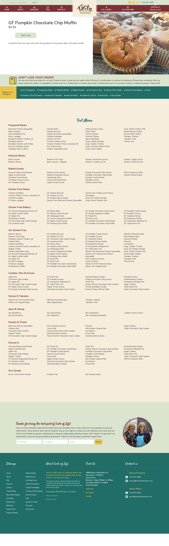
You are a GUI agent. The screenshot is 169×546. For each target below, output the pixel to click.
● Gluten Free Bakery (133, 90)
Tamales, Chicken (131, 136)
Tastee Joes (129, 141)
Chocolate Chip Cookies (18, 279)
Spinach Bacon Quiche (133, 131)
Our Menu (9, 498)
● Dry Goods (115, 95)
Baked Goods (16, 168)
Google (88, 496)
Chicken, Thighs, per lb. (133, 159)
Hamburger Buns (54, 177)
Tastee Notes (11, 491)
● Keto (148, 90)
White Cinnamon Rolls (133, 172)
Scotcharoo (128, 244)
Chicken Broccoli (54, 131)
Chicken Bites (52, 129)
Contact (9, 487)
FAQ (7, 480)
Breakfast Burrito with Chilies (20, 144)
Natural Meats (16, 155)
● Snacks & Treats (88, 95)
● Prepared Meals (45, 90)
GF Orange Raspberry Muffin (97, 213)
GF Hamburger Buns (55, 216)
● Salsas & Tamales (53, 95)
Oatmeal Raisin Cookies (95, 277)
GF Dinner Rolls (53, 211)
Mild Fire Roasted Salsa (134, 234)
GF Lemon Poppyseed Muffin (59, 218)
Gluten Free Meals (19, 189)
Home (8, 473)
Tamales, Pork (130, 139)
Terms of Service (52, 496)
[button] (106, 8)
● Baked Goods (78, 90)
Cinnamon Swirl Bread (17, 177)
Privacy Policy (51, 499)
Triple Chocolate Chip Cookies (136, 289)
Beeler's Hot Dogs (55, 159)
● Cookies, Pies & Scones (31, 95)
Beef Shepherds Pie (16, 134)
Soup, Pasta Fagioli (93, 149)
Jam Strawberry (92, 313)
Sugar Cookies (130, 284)
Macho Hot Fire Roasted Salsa (98, 264)
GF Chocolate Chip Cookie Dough (22, 221)
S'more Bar (90, 333)
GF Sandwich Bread (132, 216)
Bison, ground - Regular (57, 162)
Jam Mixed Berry (54, 313)
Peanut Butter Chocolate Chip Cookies (101, 284)
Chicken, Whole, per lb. (133, 162)
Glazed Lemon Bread (56, 172)
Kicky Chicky (90, 131)
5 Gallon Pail (52, 374)
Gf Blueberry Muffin (16, 218)
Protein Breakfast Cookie (96, 287)
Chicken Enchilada (54, 136)
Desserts (13, 342)
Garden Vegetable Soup (57, 149)
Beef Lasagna (14, 131)
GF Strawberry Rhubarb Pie (135, 221)
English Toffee (14, 249)
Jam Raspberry (53, 315)
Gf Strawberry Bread (133, 218)
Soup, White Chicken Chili (134, 129)
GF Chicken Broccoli (55, 193)
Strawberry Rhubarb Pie (134, 282)
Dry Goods (14, 370)
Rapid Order (10, 509)
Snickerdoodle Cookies (133, 279)
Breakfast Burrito (15, 141)
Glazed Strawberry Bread (58, 175)
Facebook (89, 489)
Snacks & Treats (17, 322)
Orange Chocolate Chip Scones (98, 172)
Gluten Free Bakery (19, 207)
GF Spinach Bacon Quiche (57, 198)
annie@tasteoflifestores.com (140, 496)
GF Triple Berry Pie (132, 223)
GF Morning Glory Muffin (57, 223)
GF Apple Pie (14, 216)
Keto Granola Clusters (94, 259)
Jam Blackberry (14, 313)
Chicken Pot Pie (53, 139)
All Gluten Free (17, 230)
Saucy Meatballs (92, 139)
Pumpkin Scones (92, 180)
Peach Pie (89, 282)
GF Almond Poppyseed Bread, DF (22, 211)
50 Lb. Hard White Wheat (19, 374)
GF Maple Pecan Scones (18, 180)
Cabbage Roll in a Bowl (18, 149)
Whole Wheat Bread (133, 175)
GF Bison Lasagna (16, 200)
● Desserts (103, 95)
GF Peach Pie (91, 216)
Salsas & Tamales (18, 296)
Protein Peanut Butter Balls (97, 289)
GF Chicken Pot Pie (55, 195)
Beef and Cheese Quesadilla (20, 129)
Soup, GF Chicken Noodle (96, 198)
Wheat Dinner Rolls (93, 182)
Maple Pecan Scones (55, 182)
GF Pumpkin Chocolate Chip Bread (100, 221)
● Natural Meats (62, 90)
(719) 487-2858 (147, 2)
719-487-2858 (135, 477)
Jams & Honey (16, 309)
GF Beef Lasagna (15, 198)
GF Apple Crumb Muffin (18, 213)
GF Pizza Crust (91, 218)
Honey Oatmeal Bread (56, 180)
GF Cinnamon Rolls (16, 223)
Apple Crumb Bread (16, 175)
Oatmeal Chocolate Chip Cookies (61, 289)
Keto (27, 498)
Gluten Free (10, 502)
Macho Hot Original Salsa (96, 266)
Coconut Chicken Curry (56, 141)
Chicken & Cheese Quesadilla (59, 134)
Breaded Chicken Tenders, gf (20, 139)
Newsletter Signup (13, 495)
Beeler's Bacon (14, 162)
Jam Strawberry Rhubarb (95, 315)
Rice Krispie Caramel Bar (95, 328)
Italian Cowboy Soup (94, 129)
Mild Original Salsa (131, 236)
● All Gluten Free (94, 90)
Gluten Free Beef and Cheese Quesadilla (64, 200)
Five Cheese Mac (54, 146)
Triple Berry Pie (130, 287)
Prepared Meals (17, 125)
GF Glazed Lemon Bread (57, 213)
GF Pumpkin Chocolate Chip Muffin (100, 223)
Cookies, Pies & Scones (21, 273)
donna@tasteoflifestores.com (141, 481)
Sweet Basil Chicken (132, 134)
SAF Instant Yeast (93, 374)
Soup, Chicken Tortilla (94, 144)
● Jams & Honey (71, 95)
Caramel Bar (13, 328)
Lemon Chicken (91, 134)
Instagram (90, 492)
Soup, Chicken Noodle (94, 141)
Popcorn (127, 241)
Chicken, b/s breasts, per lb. (96, 159)
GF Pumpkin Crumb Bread (135, 211)
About (8, 477)
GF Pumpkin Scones (16, 182)
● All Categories (28, 90)
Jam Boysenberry (15, 315)
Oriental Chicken (92, 136)
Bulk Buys (10, 505)
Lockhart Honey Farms (133, 313)
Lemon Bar (51, 328)
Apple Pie (12, 277)
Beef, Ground (14, 159)
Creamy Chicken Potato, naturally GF (62, 144)
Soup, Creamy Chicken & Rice (97, 146)
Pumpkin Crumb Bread (94, 177)
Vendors (9, 484)
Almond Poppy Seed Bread (20, 172)
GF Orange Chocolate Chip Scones (100, 211)
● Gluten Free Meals (113, 90)
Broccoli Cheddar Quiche (18, 146)
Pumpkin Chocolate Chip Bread (98, 175)
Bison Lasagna (14, 136)
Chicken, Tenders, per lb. (95, 162)
